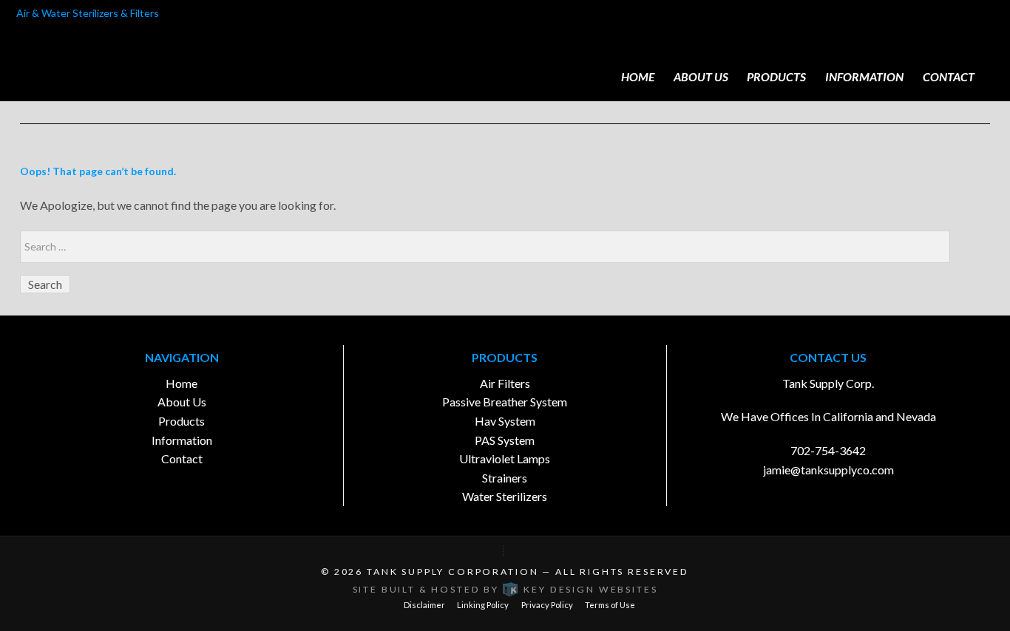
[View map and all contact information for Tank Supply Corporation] (505, 550)
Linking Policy (483, 605)
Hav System (505, 421)
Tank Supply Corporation (452, 571)
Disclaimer (424, 605)
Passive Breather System (504, 402)
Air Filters (505, 383)
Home (637, 76)
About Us (701, 76)
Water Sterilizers (504, 496)
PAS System (505, 440)
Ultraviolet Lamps (504, 458)
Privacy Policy (547, 605)
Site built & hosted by (505, 589)
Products (776, 76)
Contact (949, 76)
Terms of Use (610, 605)
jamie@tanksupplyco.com (828, 470)
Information (864, 76)
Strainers (504, 478)
